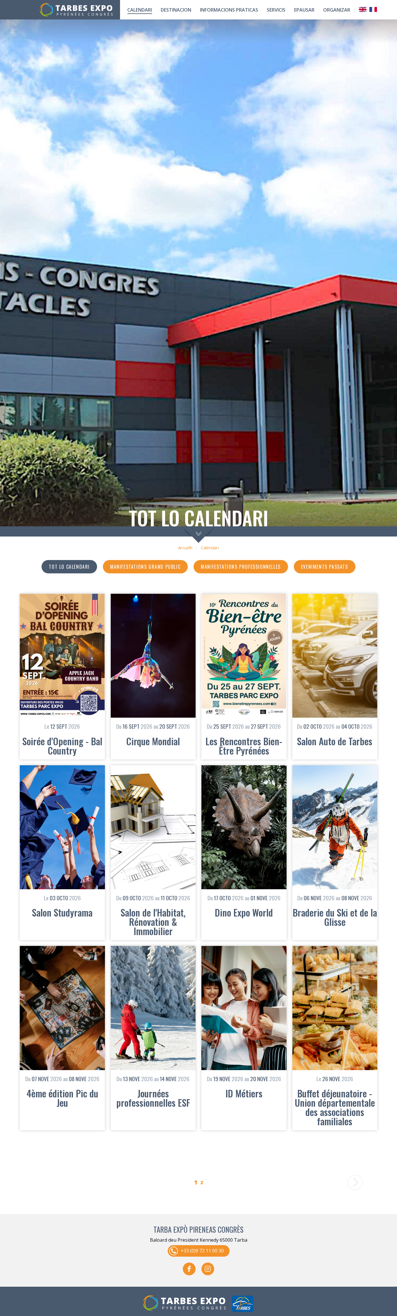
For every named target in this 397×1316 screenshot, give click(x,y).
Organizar (336, 10)
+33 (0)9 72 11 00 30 (202, 1250)
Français (373, 9)
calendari (139, 10)
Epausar (304, 10)
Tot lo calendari (69, 566)
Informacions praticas (229, 10)
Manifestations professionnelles (241, 566)
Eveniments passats (324, 566)
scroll (198, 534)
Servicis (276, 10)
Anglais (362, 9)
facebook (189, 1269)
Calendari (210, 548)
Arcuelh (185, 548)
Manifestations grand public (145, 566)
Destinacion (176, 10)
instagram (208, 1269)
